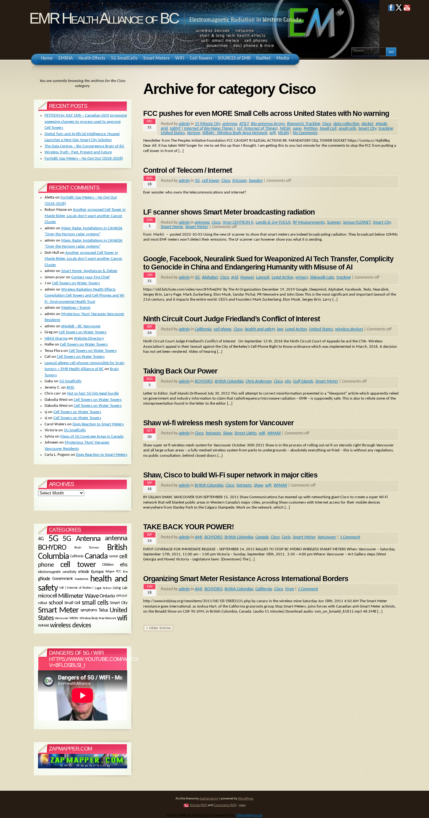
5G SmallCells (70, 381)
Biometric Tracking (303, 124)
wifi (272, 133)
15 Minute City (207, 124)
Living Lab (120, 588)
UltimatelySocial (249, 815)
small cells (347, 128)
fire (125, 572)
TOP (242, 805)
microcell (47, 596)
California (203, 329)
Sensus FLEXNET (357, 222)
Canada (262, 537)
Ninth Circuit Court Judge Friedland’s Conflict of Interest (231, 319)
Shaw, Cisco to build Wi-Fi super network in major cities (230, 475)
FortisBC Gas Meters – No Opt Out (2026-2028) (84, 158)
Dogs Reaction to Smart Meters (98, 424)
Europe (97, 571)
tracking (385, 128)
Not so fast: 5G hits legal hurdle (93, 393)
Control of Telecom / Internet (187, 170)
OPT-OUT (121, 596)
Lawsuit (262, 277)
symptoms (88, 610)
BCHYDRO (204, 381)
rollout (42, 603)
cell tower (210, 180)
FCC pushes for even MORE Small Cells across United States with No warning (266, 113)
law (280, 329)
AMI (198, 537)
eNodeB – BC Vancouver (81, 326)
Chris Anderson (259, 381)
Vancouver (327, 537)
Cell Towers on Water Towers (76, 283)
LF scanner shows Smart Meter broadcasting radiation (229, 212)
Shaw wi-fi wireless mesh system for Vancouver (218, 423)
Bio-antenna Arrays (268, 124)
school (55, 603)
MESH (285, 128)
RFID (70, 387)
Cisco (326, 124)
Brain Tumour (86, 548)
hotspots (213, 433)
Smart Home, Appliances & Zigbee (89, 271)
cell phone (222, 329)
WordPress (245, 798)
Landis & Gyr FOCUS (273, 222)
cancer (113, 556)
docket (367, 124)
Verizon (193, 133)
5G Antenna (81, 539)
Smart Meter (196, 227)
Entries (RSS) (198, 805)
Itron (289, 589)
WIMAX (274, 433)
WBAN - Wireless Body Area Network (234, 133)
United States (173, 133)
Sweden (256, 180)
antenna (229, 124)
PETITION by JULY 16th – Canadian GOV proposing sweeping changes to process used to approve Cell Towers (86, 121)
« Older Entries (158, 628)
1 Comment (350, 537)
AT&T (244, 124)
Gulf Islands (303, 381)
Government (62, 579)
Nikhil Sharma (56, 338)
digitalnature (208, 798)
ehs (288, 381)
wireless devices (349, 329)
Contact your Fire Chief (90, 277)
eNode (83, 572)
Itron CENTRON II (238, 222)
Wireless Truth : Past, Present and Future (78, 152)
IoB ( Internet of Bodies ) (76, 588)
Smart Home (172, 227)
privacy (302, 277)
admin (184, 124)
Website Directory (89, 338)
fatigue (110, 571)
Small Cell (328, 128)
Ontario (107, 596)
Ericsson (239, 180)
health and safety (260, 329)
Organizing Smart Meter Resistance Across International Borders (245, 579)
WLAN (283, 133)
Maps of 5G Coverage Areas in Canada (91, 436)
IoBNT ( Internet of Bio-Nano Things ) (202, 128)
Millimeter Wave (78, 596)
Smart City (367, 128)
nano (297, 128)
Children (107, 565)
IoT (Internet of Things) (257, 128)
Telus (103, 610)
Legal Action (282, 277)
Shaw (227, 433)
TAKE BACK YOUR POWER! (188, 527)
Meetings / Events (75, 308)
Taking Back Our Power (180, 371)
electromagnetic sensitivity (57, 572)
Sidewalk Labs (322, 277)
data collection (346, 124)
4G (41, 539)
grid (164, 128)
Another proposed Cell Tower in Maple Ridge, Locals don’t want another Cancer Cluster (85, 216)
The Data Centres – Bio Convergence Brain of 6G (84, 146)
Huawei (247, 277)
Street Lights (245, 433)
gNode (381, 124)
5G (197, 180)
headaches (81, 579)
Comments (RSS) (225, 805)
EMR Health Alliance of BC (103, 18)
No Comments (305, 133)
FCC (118, 571)
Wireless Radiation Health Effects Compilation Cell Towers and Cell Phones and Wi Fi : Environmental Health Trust (84, 295)
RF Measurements (309, 222)
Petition (311, 128)
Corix (286, 537)
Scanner (334, 222)
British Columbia (229, 381)
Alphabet (210, 277)
